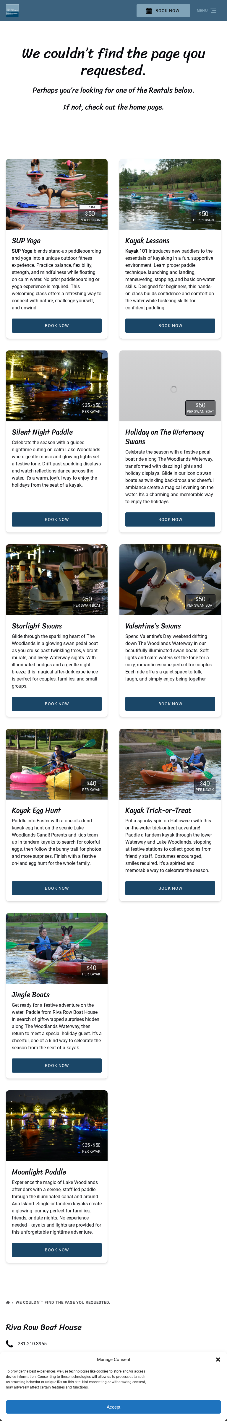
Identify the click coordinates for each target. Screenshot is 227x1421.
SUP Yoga (26, 240)
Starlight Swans (37, 626)
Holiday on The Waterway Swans (164, 437)
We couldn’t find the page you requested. (63, 1302)
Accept (113, 1406)
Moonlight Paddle (39, 1172)
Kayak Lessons (147, 240)
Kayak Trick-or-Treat (158, 810)
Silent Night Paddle (42, 432)
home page (145, 107)
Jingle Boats (31, 994)
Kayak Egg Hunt (36, 810)
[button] (218, 1359)
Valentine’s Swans (153, 626)
